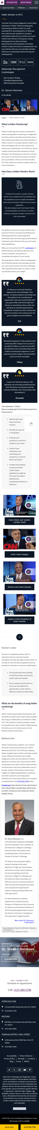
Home (4, 117)
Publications (29, 922)
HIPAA (26, 1061)
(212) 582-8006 (10, 1029)
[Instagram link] (19, 1070)
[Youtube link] (25, 1070)
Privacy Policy (9, 1059)
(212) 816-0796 (23, 781)
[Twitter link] (14, 1070)
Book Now (9, 1127)
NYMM (26, 1121)
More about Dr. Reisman (24, 920)
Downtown (33, 8)
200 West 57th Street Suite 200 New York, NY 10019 (20, 1023)
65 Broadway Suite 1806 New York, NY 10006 (19, 1041)
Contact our (6, 785)
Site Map (21, 1059)
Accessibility (11, 1056)
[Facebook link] (9, 1070)
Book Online (26, 2)
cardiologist (29, 248)
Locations (31, 1059)
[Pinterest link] (30, 1070)
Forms (18, 1061)
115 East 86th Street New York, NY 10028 (20, 1007)
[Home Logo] (2, 2)
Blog (11, 1061)
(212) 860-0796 (10, 959)
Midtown (21, 8)
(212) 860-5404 (10, 1047)
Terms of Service (25, 1056)
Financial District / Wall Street (16, 1034)
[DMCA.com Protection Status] (19, 1108)
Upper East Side (8, 8)
